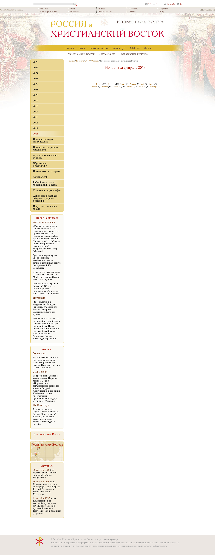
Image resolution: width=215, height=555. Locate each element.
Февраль (95, 61)
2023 (35, 78)
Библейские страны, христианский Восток (45, 183)
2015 (35, 122)
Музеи (72, 8)
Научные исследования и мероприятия (46, 148)
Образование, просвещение (40, 164)
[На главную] (107, 29)
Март (122, 84)
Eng (181, 4)
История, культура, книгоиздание (43, 140)
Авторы (162, 11)
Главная (71, 61)
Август (105, 86)
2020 (35, 95)
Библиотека (74, 11)
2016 (35, 117)
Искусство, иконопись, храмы (45, 207)
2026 (35, 62)
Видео (102, 8)
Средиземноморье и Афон (47, 190)
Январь (99, 84)
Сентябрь (116, 86)
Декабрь (153, 86)
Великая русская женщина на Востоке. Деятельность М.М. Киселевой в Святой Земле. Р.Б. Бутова (46, 276)
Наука (81, 48)
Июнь (151, 84)
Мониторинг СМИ (48, 11)
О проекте (163, 8)
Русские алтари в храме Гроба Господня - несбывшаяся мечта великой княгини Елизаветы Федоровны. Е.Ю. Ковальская (47, 261)
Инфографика (105, 11)
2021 (35, 89)
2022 (35, 84)
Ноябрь (142, 86)
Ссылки (132, 11)
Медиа (148, 48)
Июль (94, 86)
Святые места (107, 54)
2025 (35, 67)
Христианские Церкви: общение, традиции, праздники (45, 198)
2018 (35, 106)
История (69, 48)
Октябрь (129, 86)
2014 (35, 128)
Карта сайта (171, 4)
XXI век (135, 48)
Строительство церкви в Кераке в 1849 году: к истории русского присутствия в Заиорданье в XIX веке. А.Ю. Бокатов (46, 288)
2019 (35, 100)
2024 (35, 73)
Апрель (133, 84)
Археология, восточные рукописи (46, 156)
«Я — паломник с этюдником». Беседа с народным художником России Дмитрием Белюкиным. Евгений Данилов (45, 308)
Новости (44, 8)
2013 (35, 133)
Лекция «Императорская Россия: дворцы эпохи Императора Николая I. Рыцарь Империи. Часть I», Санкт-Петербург (47, 362)
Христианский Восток (81, 54)
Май (142, 84)
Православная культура (133, 54)
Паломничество (98, 48)
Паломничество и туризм (46, 171)
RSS (149, 4)
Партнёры (133, 8)
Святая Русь (118, 48)
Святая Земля (40, 176)
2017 (35, 111)
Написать (159, 4)
